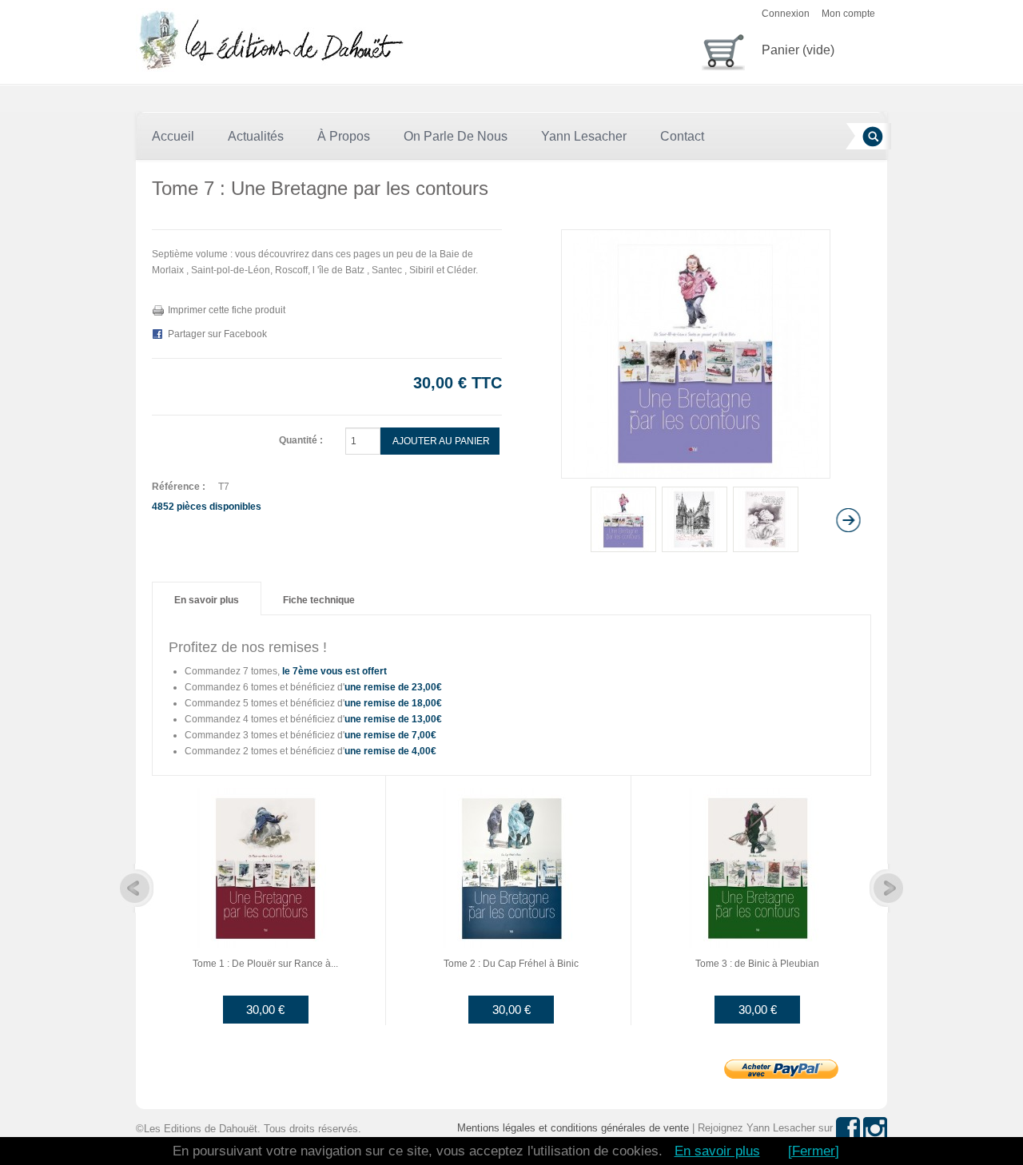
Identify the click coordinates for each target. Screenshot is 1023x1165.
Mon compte (848, 13)
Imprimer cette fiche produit (226, 310)
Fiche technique (319, 600)
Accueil (173, 136)
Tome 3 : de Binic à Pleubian (757, 963)
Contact (682, 136)
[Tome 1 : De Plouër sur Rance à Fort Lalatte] (265, 867)
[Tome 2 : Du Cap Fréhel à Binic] (511, 867)
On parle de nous (456, 136)
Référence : (178, 486)
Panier (798, 50)
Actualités (256, 136)
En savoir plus (206, 600)
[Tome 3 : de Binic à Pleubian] (758, 867)
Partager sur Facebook (217, 334)
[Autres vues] (533, 520)
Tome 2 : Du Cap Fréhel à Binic (511, 963)
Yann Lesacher (584, 136)
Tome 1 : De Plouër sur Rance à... (265, 963)
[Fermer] (813, 1151)
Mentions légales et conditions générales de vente (573, 1128)
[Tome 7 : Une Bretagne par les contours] (623, 519)
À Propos (343, 136)
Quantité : (301, 440)
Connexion (786, 13)
